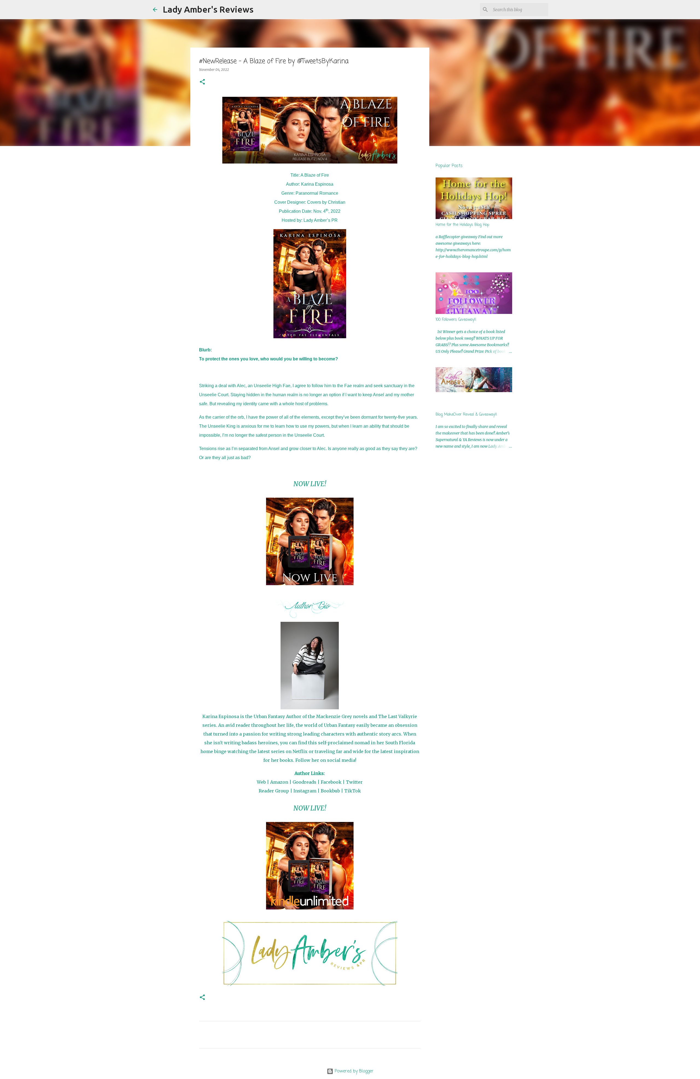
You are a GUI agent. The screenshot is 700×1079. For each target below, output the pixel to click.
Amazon (279, 782)
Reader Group (274, 791)
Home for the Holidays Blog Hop (462, 225)
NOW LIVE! (309, 484)
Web (261, 782)
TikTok (352, 791)
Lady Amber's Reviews (208, 9)
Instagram (304, 791)
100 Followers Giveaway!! (456, 320)
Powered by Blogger (353, 1071)
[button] (202, 82)
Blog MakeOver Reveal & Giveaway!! (466, 415)
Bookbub (330, 791)
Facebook (331, 782)
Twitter (354, 782)
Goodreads (304, 782)
